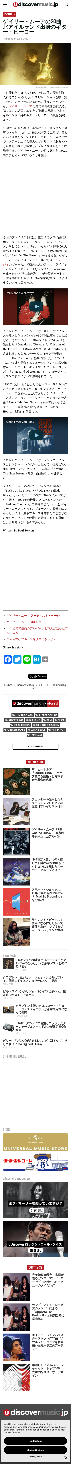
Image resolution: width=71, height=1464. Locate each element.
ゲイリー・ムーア (20, 106)
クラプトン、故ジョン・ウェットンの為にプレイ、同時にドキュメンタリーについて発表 (33, 979)
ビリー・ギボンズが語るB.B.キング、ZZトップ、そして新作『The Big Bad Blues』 (35, 1042)
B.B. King (34, 720)
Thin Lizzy (36, 734)
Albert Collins (48, 715)
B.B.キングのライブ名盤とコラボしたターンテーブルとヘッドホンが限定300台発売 (41, 1026)
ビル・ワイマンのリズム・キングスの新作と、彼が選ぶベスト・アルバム (34, 993)
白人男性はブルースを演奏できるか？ (31, 639)
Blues (61, 720)
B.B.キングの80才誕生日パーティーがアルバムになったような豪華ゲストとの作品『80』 (41, 963)
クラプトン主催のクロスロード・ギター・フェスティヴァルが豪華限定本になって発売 (41, 1008)
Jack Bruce (38, 729)
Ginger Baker (16, 729)
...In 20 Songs (24, 715)
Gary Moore (22, 725)
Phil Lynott (58, 729)
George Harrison (47, 725)
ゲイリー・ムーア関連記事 (24, 621)
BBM (49, 720)
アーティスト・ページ (45, 615)
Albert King (15, 720)
